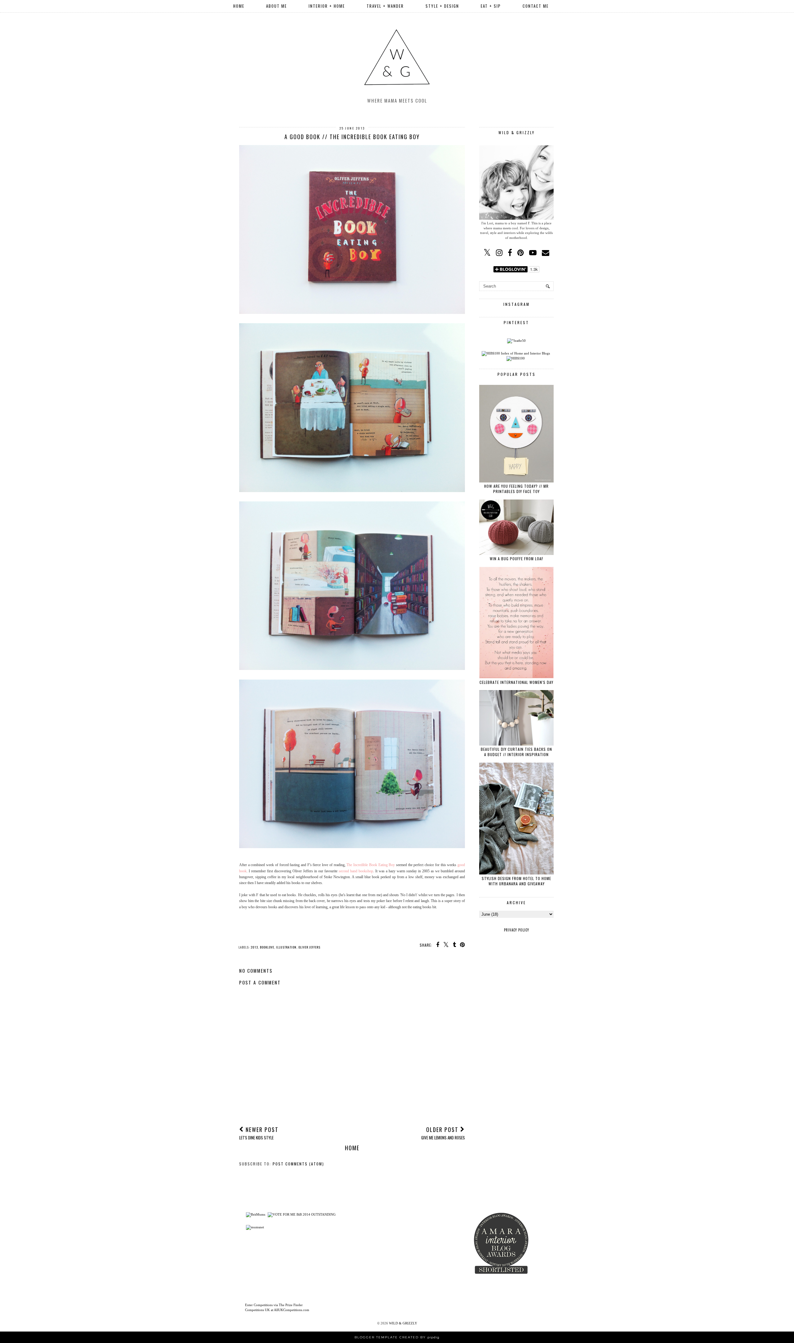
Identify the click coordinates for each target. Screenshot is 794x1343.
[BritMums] (255, 1214)
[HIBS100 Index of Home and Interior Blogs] (516, 353)
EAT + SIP (491, 6)
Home (238, 6)
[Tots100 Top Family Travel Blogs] (365, 1254)
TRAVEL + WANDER (385, 6)
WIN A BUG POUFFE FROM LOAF (516, 558)
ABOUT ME (276, 6)
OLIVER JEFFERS (309, 947)
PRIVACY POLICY (516, 929)
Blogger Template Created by (397, 1337)
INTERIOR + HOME (327, 6)
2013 (254, 947)
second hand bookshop (356, 871)
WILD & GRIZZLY (403, 1323)
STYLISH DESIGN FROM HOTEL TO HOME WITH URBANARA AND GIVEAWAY (516, 881)
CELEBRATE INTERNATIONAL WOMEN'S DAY (516, 682)
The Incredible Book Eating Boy (370, 865)
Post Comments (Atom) (298, 1163)
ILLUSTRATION (286, 947)
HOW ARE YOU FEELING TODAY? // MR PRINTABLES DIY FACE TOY (516, 488)
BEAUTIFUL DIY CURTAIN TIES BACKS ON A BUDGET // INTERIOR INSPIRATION (516, 751)
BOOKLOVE (267, 947)
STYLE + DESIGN (442, 6)
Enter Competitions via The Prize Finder (274, 1305)
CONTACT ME (536, 6)
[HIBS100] (515, 358)
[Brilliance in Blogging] (302, 1214)
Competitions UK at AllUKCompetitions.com (277, 1310)
